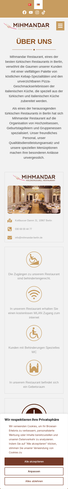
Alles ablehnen (34, 481)
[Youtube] (31, 12)
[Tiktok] (43, 12)
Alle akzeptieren (34, 461)
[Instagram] (37, 12)
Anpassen (34, 471)
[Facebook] (24, 12)
